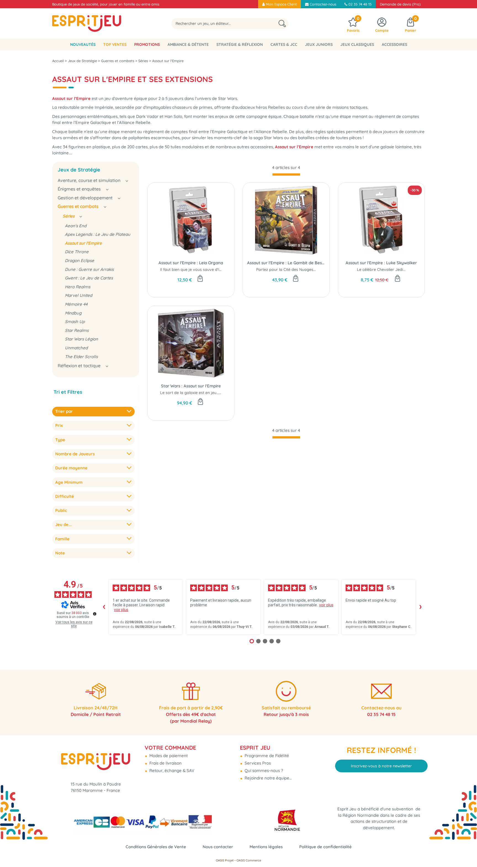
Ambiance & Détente (188, 44)
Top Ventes (114, 44)
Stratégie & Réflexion (239, 44)
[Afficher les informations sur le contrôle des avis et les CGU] (94, 614)
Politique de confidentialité (325, 846)
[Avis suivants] (420, 607)
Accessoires (394, 44)
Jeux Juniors (319, 44)
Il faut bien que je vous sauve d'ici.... (192, 269)
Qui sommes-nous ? (263, 770)
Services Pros (257, 763)
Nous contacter (218, 846)
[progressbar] (286, 174)
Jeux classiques (357, 44)
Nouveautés (83, 44)
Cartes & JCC (284, 44)
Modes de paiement (168, 755)
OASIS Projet (225, 860)
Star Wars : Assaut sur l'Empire (191, 385)
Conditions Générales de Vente (156, 846)
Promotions (147, 44)
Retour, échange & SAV (171, 770)
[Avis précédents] (104, 607)
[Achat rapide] (200, 279)
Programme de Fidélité (266, 755)
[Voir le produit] (200, 402)
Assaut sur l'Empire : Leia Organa (190, 262)
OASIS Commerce (249, 860)
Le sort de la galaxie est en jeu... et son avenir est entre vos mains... (222, 392)
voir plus (121, 609)
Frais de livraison (165, 763)
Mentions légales (266, 846)
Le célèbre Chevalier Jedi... (381, 269)
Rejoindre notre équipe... (267, 778)
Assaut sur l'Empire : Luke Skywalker (381, 262)
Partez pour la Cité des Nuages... (286, 269)
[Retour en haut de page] (465, 850)
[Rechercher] (282, 23)
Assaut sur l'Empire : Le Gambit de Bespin (286, 262)
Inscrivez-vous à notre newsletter (381, 765)
